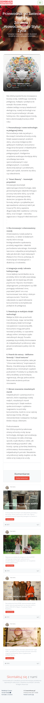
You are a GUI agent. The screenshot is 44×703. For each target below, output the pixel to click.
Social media (6, 692)
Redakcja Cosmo (7, 690)
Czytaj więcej (9, 519)
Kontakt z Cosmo (7, 694)
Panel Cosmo (28, 694)
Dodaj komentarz (22, 478)
